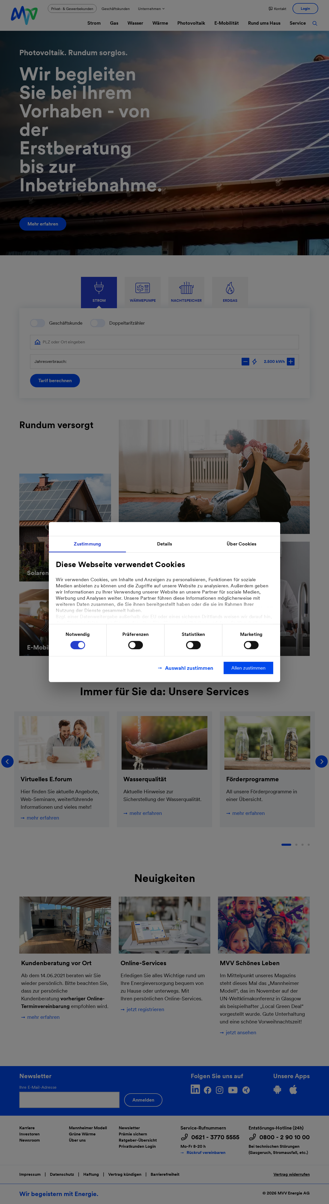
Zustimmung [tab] (87, 544)
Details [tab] (164, 544)
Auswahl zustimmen (189, 668)
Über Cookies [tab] (241, 544)
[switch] (135, 645)
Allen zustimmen (248, 667)
